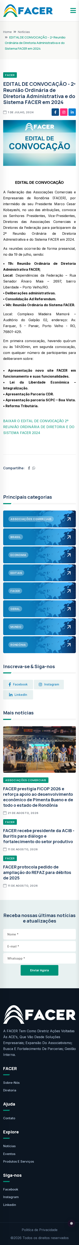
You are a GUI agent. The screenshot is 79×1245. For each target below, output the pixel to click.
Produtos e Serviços (18, 1161)
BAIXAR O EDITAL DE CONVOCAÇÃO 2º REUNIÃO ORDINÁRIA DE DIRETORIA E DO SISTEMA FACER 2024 (38, 427)
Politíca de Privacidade (40, 1230)
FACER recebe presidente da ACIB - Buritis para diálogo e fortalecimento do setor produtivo (38, 836)
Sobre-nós (11, 1083)
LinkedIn (21, 694)
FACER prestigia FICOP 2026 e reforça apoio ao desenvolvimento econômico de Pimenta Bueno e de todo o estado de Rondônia (38, 797)
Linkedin (9, 1205)
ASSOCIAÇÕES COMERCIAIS (25, 780)
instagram (51, 684)
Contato (9, 1118)
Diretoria (9, 1090)
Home (7, 32)
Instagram (11, 1197)
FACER (10, 75)
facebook (20, 684)
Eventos (9, 1154)
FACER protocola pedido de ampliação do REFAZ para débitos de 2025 (37, 872)
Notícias (24, 32)
